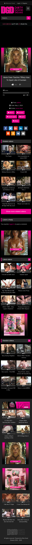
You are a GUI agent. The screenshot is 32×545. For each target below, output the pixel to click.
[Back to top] (26, 539)
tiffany (16, 121)
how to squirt (12, 116)
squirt (22, 116)
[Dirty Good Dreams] (13, 10)
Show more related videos (16, 211)
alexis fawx (19, 108)
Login (18, 3)
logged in (12, 224)
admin (19, 102)
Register (24, 3)
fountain (21, 112)
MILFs (11, 112)
